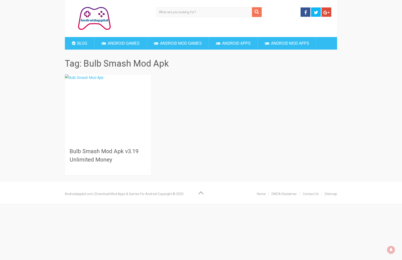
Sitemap (331, 194)
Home (261, 194)
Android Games (123, 43)
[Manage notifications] (391, 249)
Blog (81, 43)
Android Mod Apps (289, 43)
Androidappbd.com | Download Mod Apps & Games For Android (111, 194)
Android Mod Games (180, 43)
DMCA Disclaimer (284, 194)
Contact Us (311, 194)
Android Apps (236, 43)
